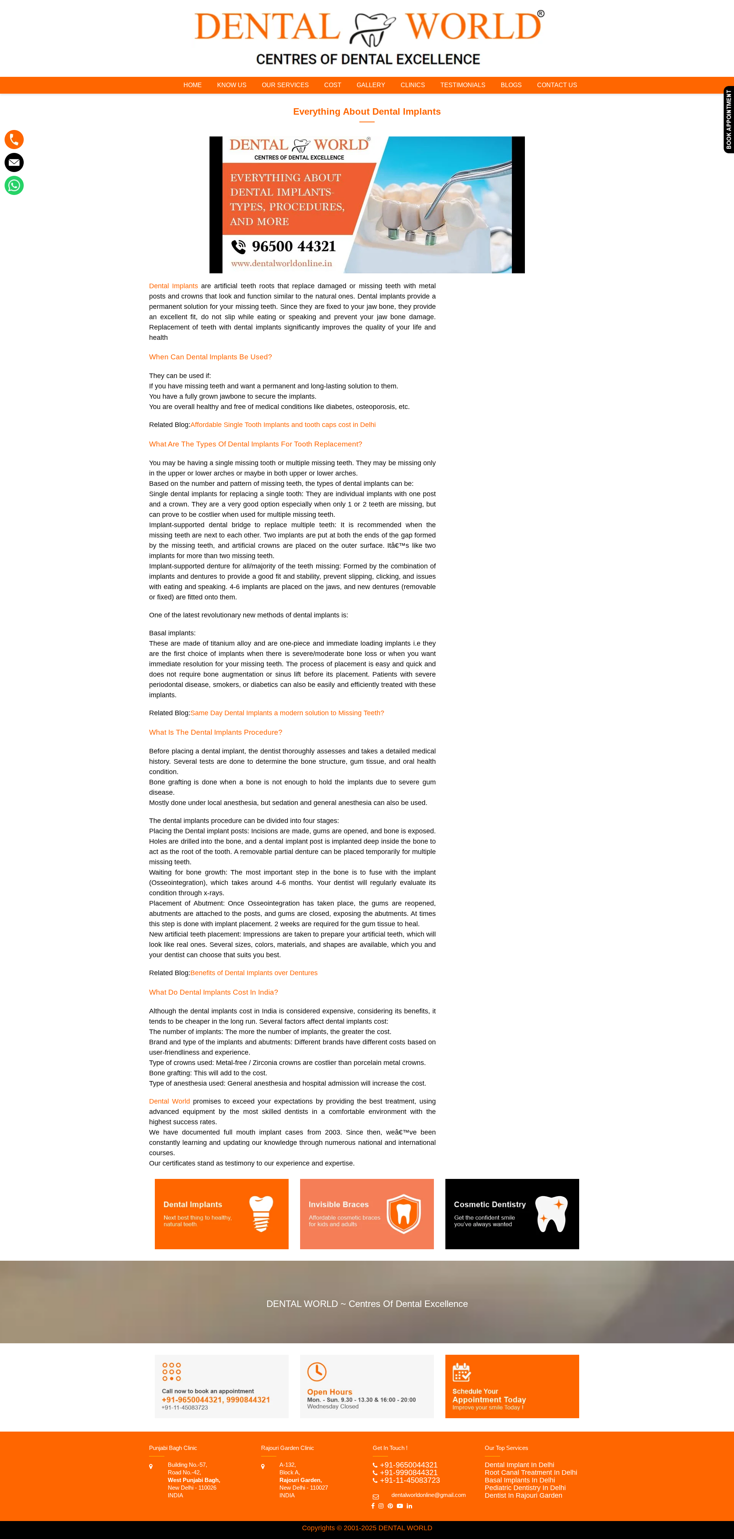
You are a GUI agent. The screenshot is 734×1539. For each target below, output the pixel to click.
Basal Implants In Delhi (520, 1480)
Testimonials (463, 85)
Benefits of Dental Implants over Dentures (254, 973)
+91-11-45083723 (410, 1480)
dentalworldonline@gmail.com (428, 1495)
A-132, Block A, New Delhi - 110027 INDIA (303, 1479)
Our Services (285, 85)
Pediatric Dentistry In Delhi (525, 1488)
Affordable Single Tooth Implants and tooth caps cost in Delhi (283, 425)
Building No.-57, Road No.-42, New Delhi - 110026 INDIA (194, 1479)
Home (193, 85)
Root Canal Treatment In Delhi (531, 1472)
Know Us (232, 85)
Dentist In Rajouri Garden (523, 1495)
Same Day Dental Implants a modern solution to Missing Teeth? (287, 713)
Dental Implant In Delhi (519, 1465)
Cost (332, 85)
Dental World (169, 1101)
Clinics (413, 85)
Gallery (371, 85)
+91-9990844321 (409, 1472)
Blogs (511, 85)
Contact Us (557, 85)
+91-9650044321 (409, 1465)
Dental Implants (173, 286)
